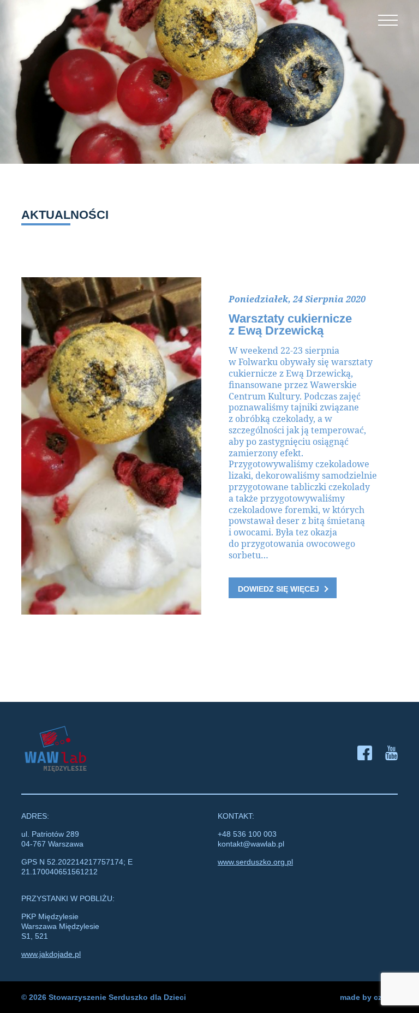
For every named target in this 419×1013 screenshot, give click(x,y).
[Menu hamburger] (388, 20)
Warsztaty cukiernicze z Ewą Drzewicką (290, 325)
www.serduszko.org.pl (255, 861)
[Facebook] (364, 754)
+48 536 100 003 (247, 834)
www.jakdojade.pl (51, 954)
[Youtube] (391, 754)
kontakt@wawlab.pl (251, 843)
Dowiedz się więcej (278, 589)
